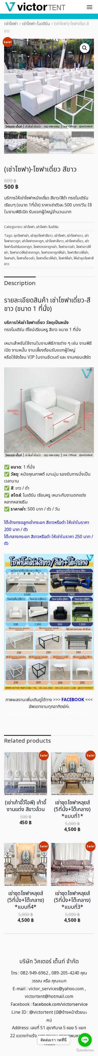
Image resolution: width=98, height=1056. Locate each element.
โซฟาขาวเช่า (67, 247)
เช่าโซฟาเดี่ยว (74, 241)
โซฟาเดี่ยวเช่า (26, 258)
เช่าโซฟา (11, 23)
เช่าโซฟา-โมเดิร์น (36, 23)
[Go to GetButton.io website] (85, 1050)
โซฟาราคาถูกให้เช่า (53, 252)
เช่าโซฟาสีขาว (54, 241)
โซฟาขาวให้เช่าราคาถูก (24, 252)
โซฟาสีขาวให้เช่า (77, 252)
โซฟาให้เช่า (65, 258)
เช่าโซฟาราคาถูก (33, 241)
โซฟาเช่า (9, 258)
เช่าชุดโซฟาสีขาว (41, 235)
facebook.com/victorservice (60, 1004)
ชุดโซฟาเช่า (21, 235)
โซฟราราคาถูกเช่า (45, 247)
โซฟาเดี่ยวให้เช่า (46, 258)
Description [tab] (20, 283)
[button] (85, 48)
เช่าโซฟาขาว (75, 235)
